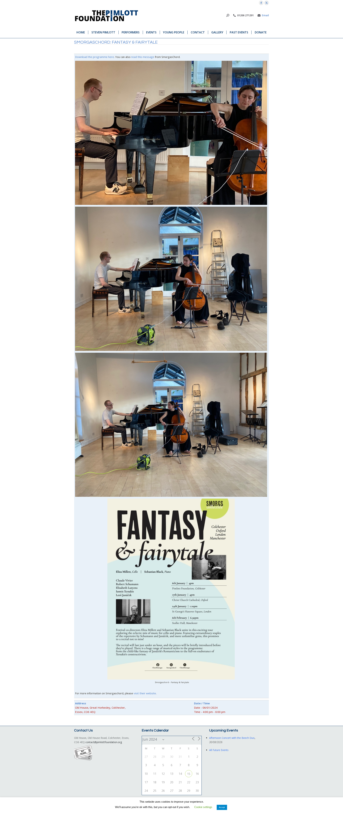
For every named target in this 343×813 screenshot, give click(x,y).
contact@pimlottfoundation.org (103, 742)
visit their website (145, 693)
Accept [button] (222, 807)
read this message (142, 57)
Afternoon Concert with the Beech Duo (232, 738)
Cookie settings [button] (203, 807)
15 (188, 774)
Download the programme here (94, 57)
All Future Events (218, 750)
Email (265, 15)
